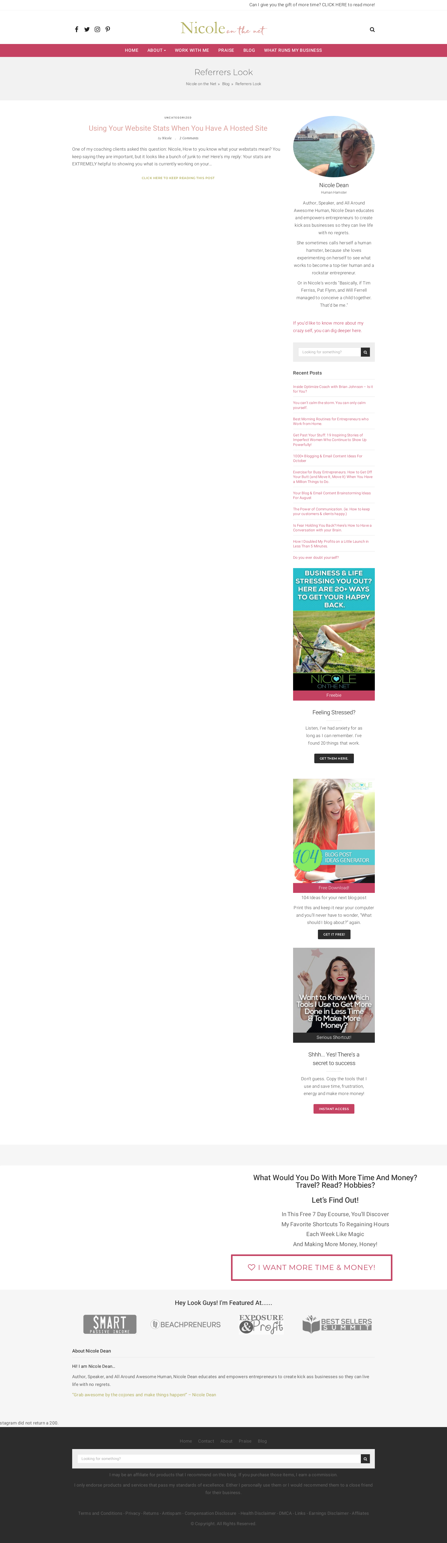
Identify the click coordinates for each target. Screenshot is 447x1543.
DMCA (285, 1513)
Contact (206, 1441)
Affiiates (360, 1513)
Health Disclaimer (258, 1513)
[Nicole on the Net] (223, 27)
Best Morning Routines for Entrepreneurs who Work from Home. (331, 421)
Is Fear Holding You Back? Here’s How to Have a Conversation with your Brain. (332, 528)
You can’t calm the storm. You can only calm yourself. (329, 405)
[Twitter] (87, 30)
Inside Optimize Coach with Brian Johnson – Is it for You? (333, 389)
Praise (226, 50)
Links (300, 1513)
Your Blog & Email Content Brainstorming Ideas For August (332, 495)
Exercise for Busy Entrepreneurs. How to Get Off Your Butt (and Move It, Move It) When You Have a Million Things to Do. (333, 477)
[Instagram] (97, 30)
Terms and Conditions (100, 1513)
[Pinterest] (107, 30)
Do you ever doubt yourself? (316, 557)
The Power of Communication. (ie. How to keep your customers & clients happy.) (331, 511)
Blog (249, 50)
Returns (151, 1513)
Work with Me (192, 50)
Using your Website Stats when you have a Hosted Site (178, 128)
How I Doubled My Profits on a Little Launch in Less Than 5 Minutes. (331, 544)
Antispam (171, 1513)
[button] (372, 30)
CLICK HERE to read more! (348, 5)
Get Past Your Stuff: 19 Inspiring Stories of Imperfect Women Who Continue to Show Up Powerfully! (330, 440)
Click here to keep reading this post (178, 178)
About (155, 50)
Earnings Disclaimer (329, 1513)
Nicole (167, 138)
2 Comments (189, 138)
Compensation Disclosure (211, 1513)
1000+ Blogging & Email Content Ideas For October (327, 458)
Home (131, 50)
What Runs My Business (293, 50)
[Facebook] (76, 30)
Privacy (132, 1513)
